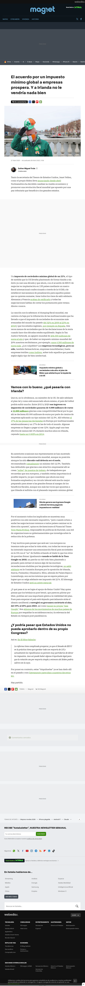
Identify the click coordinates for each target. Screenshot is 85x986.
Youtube (27, 850)
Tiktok (53, 850)
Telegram (36, 850)
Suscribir (41, 834)
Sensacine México (42, 966)
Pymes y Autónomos (24, 950)
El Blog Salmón (25, 946)
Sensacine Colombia (39, 970)
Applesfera (8, 931)
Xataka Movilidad (64, 883)
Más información (14, 984)
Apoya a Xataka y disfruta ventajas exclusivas (41, 860)
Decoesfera (9, 949)
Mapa (37, 62)
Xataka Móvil (9, 928)
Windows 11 (62, 891)
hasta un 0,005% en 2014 (32, 434)
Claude (66, 819)
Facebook (81, 19)
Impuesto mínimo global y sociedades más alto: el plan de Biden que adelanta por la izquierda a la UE (55, 371)
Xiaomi (75, 62)
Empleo (34, 891)
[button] (27, 168)
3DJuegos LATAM (26, 966)
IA (23, 62)
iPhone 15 (66, 62)
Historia (35, 19)
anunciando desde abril (49, 180)
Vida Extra (23, 928)
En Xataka (42, 365)
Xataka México (10, 966)
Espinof (38, 928)
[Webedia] (80, 1)
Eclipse (29, 62)
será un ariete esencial (40, 582)
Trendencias (9, 946)
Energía (34, 883)
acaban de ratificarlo (40, 299)
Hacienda (46, 62)
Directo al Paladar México (57, 967)
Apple (7, 887)
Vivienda (25, 19)
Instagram (31, 850)
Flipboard (37, 102)
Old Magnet (41, 689)
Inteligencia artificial (65, 887)
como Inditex (35, 352)
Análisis (34, 878)
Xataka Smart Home (12, 935)
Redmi (82, 62)
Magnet (42, 10)
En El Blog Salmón (27, 639)
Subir (74, 915)
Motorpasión (70, 925)
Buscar (77, 906)
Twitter (77, 19)
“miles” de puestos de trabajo (31, 470)
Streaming (9, 878)
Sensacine (39, 925)
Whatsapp (56, 62)
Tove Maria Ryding (20, 529)
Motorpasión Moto (72, 928)
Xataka (7, 925)
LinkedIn (49, 850)
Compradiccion (10, 952)
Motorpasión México (70, 967)
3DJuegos (23, 925)
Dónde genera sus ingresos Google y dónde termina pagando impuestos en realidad (54, 505)
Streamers (15, 19)
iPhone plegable (44, 819)
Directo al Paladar (57, 925)
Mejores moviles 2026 (28, 819)
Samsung (35, 887)
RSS (40, 850)
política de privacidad (34, 839)
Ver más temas (11, 897)
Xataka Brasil (9, 969)
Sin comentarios (20, 102)
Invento (16, 62)
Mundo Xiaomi (10, 938)
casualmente (32, 463)
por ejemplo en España (54, 326)
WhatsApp (14, 850)
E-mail (40, 102)
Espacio (61, 878)
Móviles (8, 883)
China (9, 62)
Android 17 (57, 819)
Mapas (5, 19)
